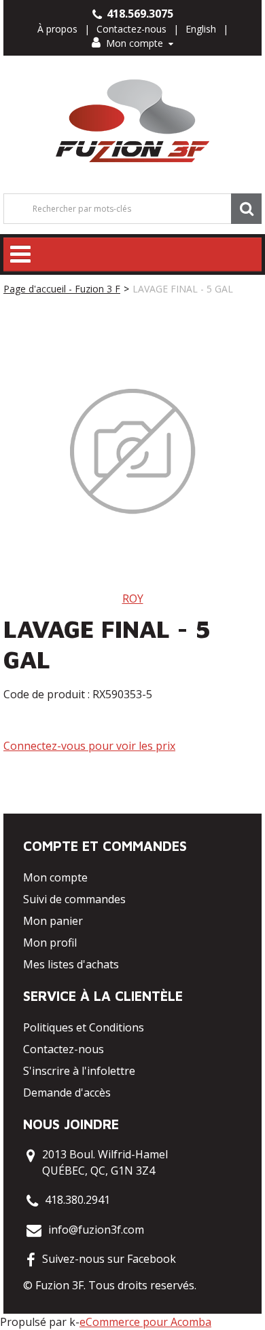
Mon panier (53, 920)
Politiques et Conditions (83, 1027)
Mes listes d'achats (71, 964)
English (201, 28)
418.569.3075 (138, 13)
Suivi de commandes (74, 899)
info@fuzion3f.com (96, 1229)
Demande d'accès (67, 1092)
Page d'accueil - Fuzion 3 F (61, 288)
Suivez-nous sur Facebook (109, 1258)
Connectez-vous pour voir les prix (89, 745)
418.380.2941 (77, 1199)
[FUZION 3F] (133, 121)
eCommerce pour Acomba (145, 1321)
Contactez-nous (131, 28)
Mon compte (134, 43)
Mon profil (50, 942)
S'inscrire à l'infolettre (79, 1070)
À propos (57, 28)
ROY (132, 598)
